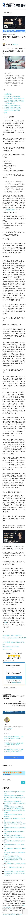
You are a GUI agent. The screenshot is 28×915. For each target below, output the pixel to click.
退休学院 (6, 841)
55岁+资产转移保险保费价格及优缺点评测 (14, 809)
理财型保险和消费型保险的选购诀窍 (12, 835)
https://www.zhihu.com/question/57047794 (15, 638)
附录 (5, 112)
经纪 (18, 914)
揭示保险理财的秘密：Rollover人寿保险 (13, 795)
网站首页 (9, 12)
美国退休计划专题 (8, 871)
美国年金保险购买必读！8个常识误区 (13, 814)
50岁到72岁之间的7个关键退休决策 (12, 801)
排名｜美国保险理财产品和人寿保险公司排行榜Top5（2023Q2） (13, 737)
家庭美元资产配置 (8, 852)
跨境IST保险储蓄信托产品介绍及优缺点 (13, 807)
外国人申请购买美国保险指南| (16, 837)
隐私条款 (14, 682)
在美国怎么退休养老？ (19, 871)
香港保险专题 (13, 687)
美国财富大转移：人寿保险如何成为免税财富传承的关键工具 (13, 744)
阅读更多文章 (14, 757)
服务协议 (19, 682)
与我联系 (10, 728)
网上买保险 (19, 822)
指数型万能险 (11, 210)
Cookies (14, 914)
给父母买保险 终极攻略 (9, 822)
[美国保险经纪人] (14, 28)
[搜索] (23, 782)
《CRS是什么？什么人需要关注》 (13, 635)
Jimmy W (5, 34)
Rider (5, 622)
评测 (5, 848)
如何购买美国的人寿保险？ (12, 110)
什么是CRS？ (8, 94)
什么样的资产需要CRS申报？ (13, 96)
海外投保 (6, 837)
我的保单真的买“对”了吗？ (13, 856)
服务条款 (5, 914)
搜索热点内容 (7, 780)
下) (9, 833)
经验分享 (6, 687)
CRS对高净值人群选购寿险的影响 (14, 99)
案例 (5, 831)
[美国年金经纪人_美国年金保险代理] (14, 32)
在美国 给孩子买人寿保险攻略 (11, 824)
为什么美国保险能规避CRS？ (13, 105)
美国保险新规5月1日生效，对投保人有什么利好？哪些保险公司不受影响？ (13, 751)
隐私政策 (10, 914)
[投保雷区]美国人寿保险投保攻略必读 (13, 858)
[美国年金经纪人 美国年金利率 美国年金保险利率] (14, 775)
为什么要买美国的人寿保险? (12, 108)
